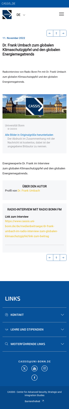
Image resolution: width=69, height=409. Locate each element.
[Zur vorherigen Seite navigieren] (50, 33)
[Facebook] (34, 378)
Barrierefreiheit (32, 401)
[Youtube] (34, 368)
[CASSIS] (7, 14)
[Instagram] (45, 368)
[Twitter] (24, 368)
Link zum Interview (16, 216)
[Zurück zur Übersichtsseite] (56, 33)
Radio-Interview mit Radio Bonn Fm (34, 209)
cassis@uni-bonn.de (34, 361)
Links (12, 298)
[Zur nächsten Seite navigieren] (63, 33)
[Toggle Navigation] (61, 14)
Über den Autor (34, 186)
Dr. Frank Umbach (29, 190)
